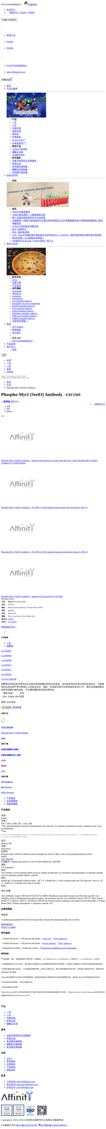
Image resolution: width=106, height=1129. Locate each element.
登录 (14, 349)
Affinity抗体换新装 (21, 212)
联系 (9, 324)
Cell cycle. (46, 938)
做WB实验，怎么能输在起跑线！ (28, 238)
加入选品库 (6, 707)
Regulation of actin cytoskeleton (26, 303)
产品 (9, 385)
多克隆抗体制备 (20, 172)
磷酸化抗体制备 (20, 169)
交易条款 (11, 1064)
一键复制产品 (99, 404)
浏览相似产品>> (9, 627)
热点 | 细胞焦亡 (19, 229)
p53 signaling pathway (22, 301)
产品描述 (11, 798)
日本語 (31, 12)
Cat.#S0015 (6, 670)
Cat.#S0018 (6, 674)
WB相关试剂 (18, 155)
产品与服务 (12, 88)
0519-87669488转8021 (17, 65)
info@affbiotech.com (16, 72)
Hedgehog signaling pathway (25, 313)
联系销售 (16, 330)
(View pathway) (60, 938)
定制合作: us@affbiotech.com (20, 1087)
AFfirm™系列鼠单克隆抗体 (25, 226)
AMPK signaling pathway (23, 318)
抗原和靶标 (12, 801)
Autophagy (17, 291)
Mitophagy (17, 293)
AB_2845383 (12, 622)
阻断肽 (10, 646)
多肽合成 (16, 163)
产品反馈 (16, 285)
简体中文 (13, 12)
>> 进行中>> (10, 401)
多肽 (9, 369)
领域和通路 (12, 804)
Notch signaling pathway (23, 311)
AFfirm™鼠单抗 (19, 149)
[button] (5, 599)
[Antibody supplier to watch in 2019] (6, 1115)
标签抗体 (16, 131)
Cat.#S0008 (6, 660)
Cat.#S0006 (6, 655)
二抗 (14, 125)
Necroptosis (17, 298)
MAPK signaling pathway (23, 306)
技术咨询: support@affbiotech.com (22, 1084)
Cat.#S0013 (6, 665)
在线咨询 (32, 4)
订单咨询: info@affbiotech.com (21, 1081)
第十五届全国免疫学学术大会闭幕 (28, 217)
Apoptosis (16, 296)
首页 (9, 86)
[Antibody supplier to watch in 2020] (18, 1115)
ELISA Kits (19, 140)
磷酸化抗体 (17, 152)
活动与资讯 (12, 175)
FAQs (14, 280)
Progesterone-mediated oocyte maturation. (58, 948)
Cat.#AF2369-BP (9, 679)
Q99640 (10, 619)
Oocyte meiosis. (49, 943)
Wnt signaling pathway (22, 308)
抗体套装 (16, 137)
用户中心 (11, 347)
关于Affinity (17, 327)
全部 (9, 360)
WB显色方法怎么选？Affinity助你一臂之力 (33, 241)
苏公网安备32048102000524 (53, 1125)
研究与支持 (12, 244)
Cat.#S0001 (6, 651)
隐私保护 (11, 1070)
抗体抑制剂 (19, 143)
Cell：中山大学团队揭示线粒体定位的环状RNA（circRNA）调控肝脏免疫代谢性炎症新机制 (56, 235)
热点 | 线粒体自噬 (20, 232)
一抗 (14, 122)
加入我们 (16, 332)
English (23, 12)
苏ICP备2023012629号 (26, 1125)
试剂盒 (15, 134)
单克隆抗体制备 (20, 166)
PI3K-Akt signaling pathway (24, 316)
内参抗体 (16, 128)
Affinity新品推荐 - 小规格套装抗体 (28, 215)
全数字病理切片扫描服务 (24, 161)
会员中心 (11, 9)
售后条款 (11, 1061)
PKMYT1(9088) (8, 927)
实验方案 (16, 282)
